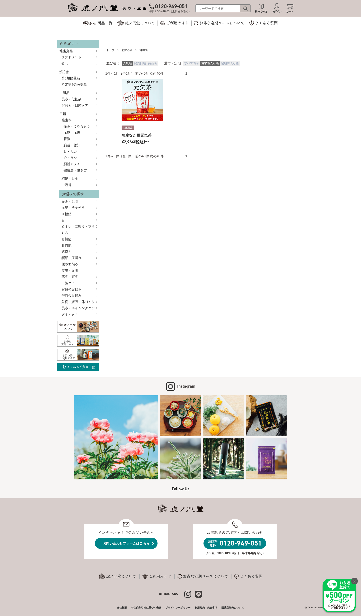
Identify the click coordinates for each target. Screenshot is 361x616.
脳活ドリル (72, 163)
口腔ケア (68, 283)
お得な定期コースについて (205, 576)
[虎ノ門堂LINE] (198, 594)
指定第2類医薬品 (74, 84)
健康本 (66, 120)
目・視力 (70, 151)
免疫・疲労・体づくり (78, 301)
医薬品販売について (232, 607)
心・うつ (70, 157)
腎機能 (66, 239)
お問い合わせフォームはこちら (126, 543)
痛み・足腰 (69, 201)
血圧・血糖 (72, 132)
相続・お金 (69, 178)
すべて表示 (191, 63)
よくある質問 (251, 576)
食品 (64, 63)
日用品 (64, 92)
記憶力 (66, 251)
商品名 (152, 63)
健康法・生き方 (75, 170)
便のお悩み (69, 264)
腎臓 (67, 138)
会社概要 (122, 607)
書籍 (62, 113)
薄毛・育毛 (69, 276)
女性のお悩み (71, 289)
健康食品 (66, 51)
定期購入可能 (230, 63)
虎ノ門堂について (121, 576)
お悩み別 (127, 50)
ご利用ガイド (160, 576)
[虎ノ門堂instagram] (189, 594)
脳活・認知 (72, 145)
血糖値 (66, 213)
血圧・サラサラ (73, 207)
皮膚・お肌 (69, 270)
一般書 (66, 184)
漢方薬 (64, 71)
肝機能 (66, 245)
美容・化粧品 (71, 99)
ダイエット (69, 314)
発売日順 (140, 63)
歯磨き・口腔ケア (74, 105)
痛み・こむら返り (77, 126)
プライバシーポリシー (178, 607)
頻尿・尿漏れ (71, 257)
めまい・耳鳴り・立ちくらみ (79, 229)
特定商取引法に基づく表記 (146, 607)
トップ (110, 50)
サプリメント (71, 57)
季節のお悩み (71, 295)
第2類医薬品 (70, 78)
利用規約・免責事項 (206, 607)
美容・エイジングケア (78, 308)
